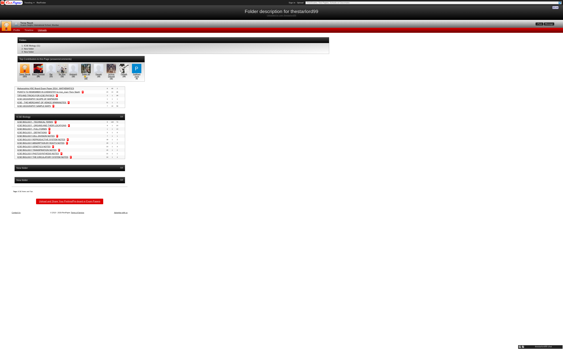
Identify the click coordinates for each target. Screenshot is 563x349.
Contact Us (16, 213)
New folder (29, 49)
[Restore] (520, 347)
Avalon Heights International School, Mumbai (39, 25)
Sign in (292, 3)
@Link (555, 7)
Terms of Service (77, 213)
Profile (16, 30)
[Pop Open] (523, 347)
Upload (300, 3)
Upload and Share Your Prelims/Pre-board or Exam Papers (69, 201)
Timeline (28, 30)
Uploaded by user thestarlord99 (281, 15)
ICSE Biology (30, 46)
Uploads (42, 30)
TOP (121, 116)
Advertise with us (121, 213)
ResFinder (41, 3)
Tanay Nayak (26, 23)
